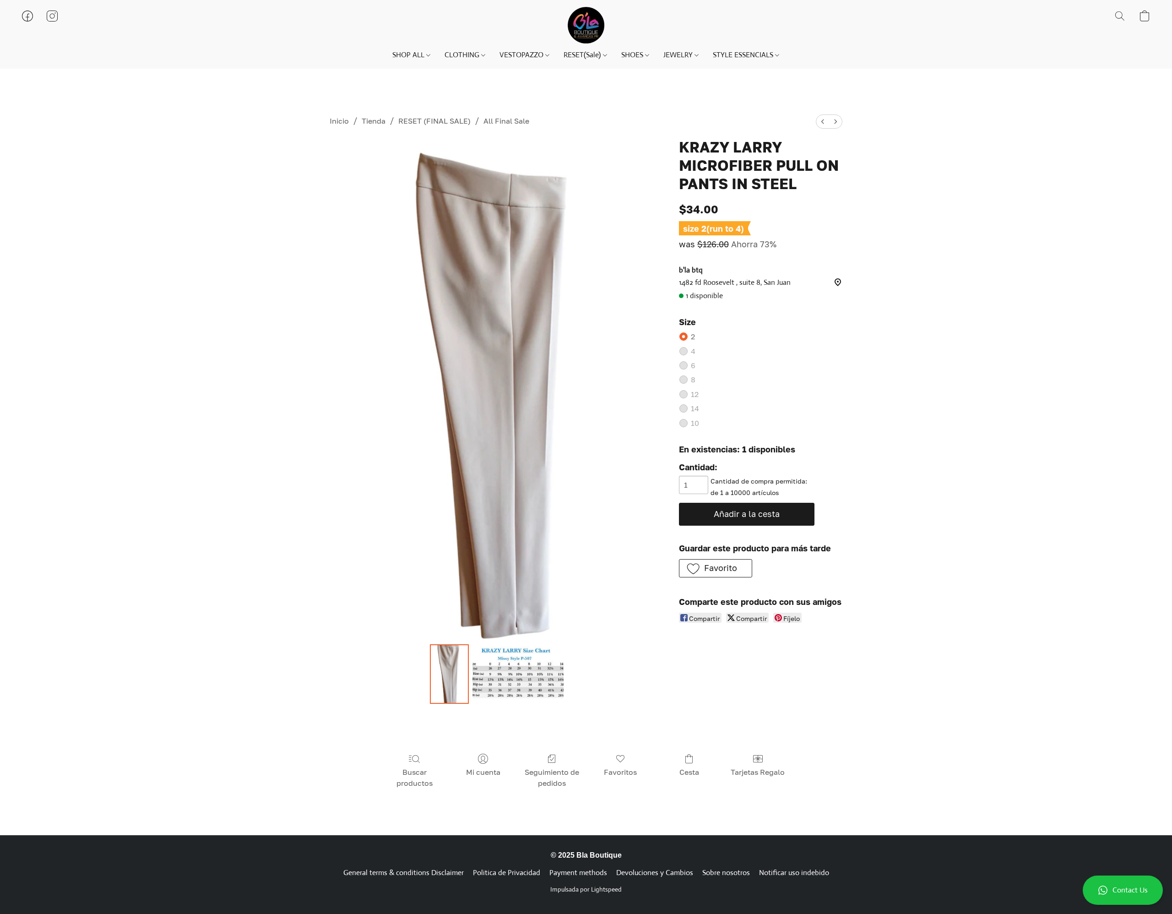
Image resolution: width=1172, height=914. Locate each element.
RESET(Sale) (583, 55)
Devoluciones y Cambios (654, 872)
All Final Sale (506, 120)
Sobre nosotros (726, 872)
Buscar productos (414, 777)
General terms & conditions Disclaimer (403, 872)
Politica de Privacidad (506, 872)
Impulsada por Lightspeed (586, 889)
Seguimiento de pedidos (552, 777)
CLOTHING (463, 55)
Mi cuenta (483, 772)
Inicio (339, 120)
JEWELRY (679, 55)
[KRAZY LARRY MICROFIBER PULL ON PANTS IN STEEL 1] (518, 674)
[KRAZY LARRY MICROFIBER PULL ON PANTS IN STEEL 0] (449, 674)
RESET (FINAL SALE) (434, 120)
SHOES (633, 55)
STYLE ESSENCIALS (744, 55)
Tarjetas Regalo (758, 772)
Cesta (689, 772)
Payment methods (578, 872)
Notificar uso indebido (794, 872)
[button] (1123, 890)
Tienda (373, 120)
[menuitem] (822, 121)
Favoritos (620, 772)
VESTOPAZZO (522, 55)
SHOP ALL (409, 55)
